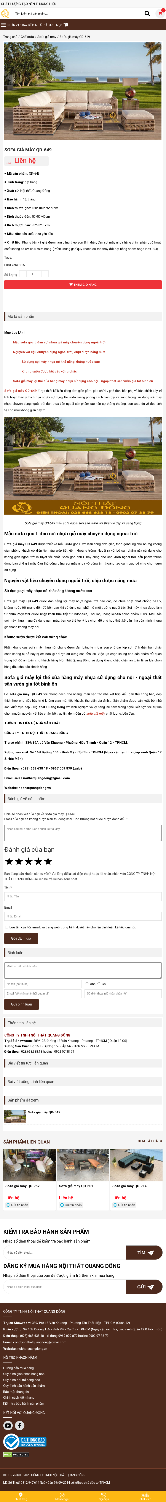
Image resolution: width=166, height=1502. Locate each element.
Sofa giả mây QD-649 (28, 149)
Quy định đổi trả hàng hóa (21, 1380)
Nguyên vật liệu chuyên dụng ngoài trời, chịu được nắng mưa (59, 352)
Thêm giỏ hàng (85, 284)
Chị (104, 984)
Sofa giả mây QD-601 (76, 1186)
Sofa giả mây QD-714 (129, 1186)
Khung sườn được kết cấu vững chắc (49, 371)
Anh (93, 984)
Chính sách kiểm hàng (18, 1398)
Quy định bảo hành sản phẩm (24, 1386)
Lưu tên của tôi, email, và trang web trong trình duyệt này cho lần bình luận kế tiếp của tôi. (73, 927)
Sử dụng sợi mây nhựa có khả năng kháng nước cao (61, 362)
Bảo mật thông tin (16, 1392)
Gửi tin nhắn (19, 1205)
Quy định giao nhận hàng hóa (24, 1374)
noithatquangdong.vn (32, 1349)
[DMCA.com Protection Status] (16, 1456)
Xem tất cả (148, 1141)
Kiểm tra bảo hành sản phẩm (23, 1404)
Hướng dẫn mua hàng (18, 1368)
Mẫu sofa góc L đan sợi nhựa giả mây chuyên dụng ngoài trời (59, 342)
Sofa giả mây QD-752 (22, 1186)
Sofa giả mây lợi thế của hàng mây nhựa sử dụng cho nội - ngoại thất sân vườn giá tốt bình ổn (83, 381)
